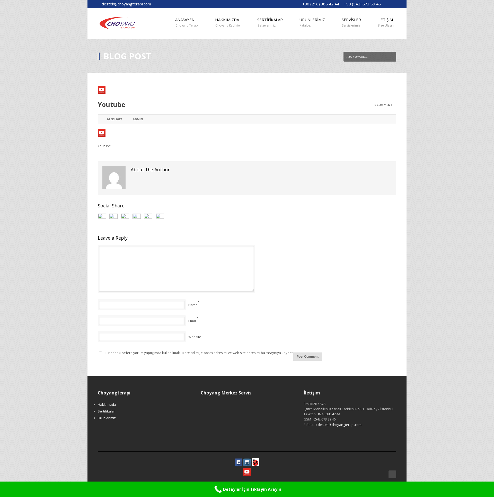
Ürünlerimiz (107, 418)
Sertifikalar (106, 411)
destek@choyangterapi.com (126, 3)
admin (138, 119)
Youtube (111, 104)
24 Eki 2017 (114, 119)
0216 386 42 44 (329, 414)
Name (193, 304)
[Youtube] (247, 90)
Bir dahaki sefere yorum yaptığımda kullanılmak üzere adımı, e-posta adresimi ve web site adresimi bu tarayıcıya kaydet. (199, 352)
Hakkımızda (107, 404)
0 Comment (383, 105)
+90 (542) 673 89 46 (362, 3)
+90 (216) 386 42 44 (320, 3)
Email (192, 320)
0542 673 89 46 (324, 419)
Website (194, 336)
